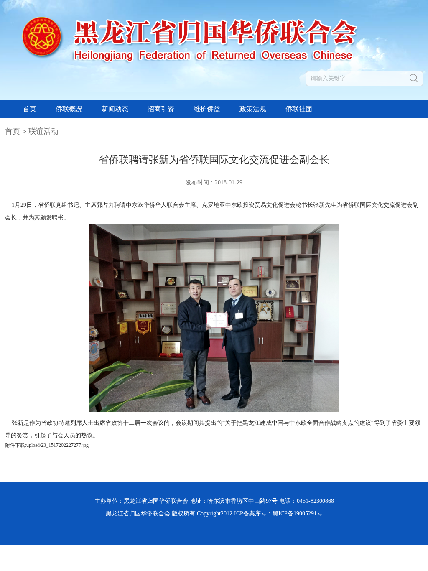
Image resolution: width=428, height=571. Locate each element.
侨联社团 (298, 108)
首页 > (16, 131)
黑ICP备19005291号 (298, 513)
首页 (29, 108)
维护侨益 (207, 108)
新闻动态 (115, 108)
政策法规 (252, 108)
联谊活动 (43, 131)
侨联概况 (69, 108)
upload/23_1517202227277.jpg (57, 445)
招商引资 (161, 108)
